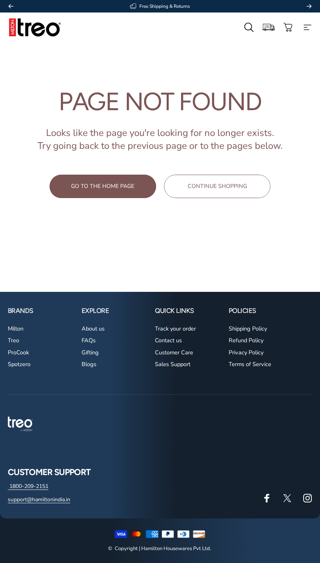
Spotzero (19, 364)
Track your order (175, 328)
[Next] (309, 6)
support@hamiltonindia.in (39, 499)
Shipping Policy (248, 328)
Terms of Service (250, 364)
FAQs (89, 340)
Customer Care (174, 352)
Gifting (90, 352)
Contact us (168, 340)
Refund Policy (246, 340)
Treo (13, 340)
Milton (15, 328)
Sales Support (172, 364)
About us (93, 328)
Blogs (89, 364)
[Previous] (11, 6)
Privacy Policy (246, 352)
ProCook (18, 352)
